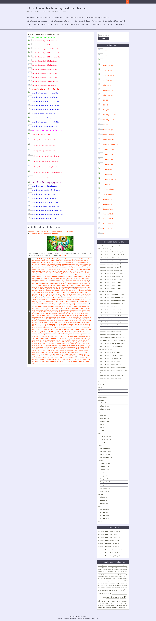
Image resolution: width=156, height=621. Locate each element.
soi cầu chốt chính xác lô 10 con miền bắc (111, 258)
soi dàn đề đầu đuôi (43, 343)
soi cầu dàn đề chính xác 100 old (77, 306)
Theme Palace (94, 618)
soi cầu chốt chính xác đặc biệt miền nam (110, 358)
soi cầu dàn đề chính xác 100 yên (76, 308)
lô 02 (86, 297)
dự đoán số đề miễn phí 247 (53, 290)
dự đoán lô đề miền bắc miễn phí (46, 287)
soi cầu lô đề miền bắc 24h (39, 333)
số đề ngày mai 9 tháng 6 (55, 303)
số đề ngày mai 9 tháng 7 (69, 303)
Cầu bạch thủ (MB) (108, 130)
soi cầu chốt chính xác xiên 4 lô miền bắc (110, 316)
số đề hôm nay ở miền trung (46, 301)
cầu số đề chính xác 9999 (73, 273)
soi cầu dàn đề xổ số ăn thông (60, 319)
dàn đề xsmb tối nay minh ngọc (40, 281)
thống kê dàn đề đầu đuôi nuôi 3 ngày (77, 352)
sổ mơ (29, 28)
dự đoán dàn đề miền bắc (74, 283)
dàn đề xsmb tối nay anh (110, 573)
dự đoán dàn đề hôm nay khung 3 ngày (60, 281)
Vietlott (63, 24)
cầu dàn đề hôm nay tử (57, 260)
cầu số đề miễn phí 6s (84, 274)
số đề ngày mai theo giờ (83, 303)
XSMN (122, 21)
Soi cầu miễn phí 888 (50, 338)
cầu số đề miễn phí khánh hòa (65, 276)
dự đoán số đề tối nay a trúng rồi (52, 296)
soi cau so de (84, 338)
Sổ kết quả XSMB (108, 70)
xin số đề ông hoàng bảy (81, 359)
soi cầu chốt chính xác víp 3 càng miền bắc (111, 306)
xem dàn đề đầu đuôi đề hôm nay (67, 356)
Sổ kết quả (52, 24)
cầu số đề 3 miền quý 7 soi (59, 273)
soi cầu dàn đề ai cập (83, 304)
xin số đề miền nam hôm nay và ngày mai (46, 359)
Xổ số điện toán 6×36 (105, 436)
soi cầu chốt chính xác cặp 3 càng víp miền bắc (112, 255)
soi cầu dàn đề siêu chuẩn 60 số (49, 313)
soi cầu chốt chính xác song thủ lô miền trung (112, 343)
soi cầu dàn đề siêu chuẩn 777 (65, 313)
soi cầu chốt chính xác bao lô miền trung (110, 322)
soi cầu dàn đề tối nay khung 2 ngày (58, 317)
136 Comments (69, 231)
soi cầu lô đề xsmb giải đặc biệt (56, 336)
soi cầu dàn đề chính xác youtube (70, 310)
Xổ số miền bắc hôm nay (72, 17)
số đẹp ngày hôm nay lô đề (39, 304)
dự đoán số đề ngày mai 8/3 (62, 292)
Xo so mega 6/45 (108, 90)
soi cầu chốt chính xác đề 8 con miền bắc (110, 267)
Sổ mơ (105, 234)
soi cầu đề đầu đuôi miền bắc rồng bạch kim (43, 329)
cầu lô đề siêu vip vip (54, 269)
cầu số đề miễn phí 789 (38, 276)
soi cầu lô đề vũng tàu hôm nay (55, 334)
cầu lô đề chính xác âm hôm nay (66, 264)
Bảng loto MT (104, 500)
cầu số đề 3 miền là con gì (44, 273)
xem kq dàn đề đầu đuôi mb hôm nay (44, 357)
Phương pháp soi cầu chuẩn (102, 21)
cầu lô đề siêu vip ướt (42, 269)
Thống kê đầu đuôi (108, 149)
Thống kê (95, 24)
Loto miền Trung (108, 209)
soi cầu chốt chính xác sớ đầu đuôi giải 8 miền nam (113, 367)
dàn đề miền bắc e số (49, 278)
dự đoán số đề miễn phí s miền (110, 580)
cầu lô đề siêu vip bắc (48, 267)
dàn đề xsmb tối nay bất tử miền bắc (62, 280)
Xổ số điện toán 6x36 (109, 115)
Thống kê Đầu (107, 169)
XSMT (29, 24)
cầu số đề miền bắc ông (58, 274)
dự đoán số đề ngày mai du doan (79, 292)
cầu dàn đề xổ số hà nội (82, 260)
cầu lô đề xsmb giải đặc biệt (65, 271)
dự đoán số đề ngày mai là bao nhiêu (58, 294)
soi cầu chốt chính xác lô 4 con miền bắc (110, 282)
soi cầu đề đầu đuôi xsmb (62, 329)
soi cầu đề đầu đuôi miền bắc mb (77, 326)
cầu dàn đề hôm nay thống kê (42, 260)
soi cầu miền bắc (40, 338)
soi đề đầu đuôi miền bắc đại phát (66, 347)
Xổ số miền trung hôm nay (37, 21)
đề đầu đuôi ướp (55, 297)
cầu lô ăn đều (47, 262)
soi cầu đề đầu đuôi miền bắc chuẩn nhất (71, 324)
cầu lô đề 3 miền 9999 (79, 262)
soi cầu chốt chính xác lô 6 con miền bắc (110, 285)
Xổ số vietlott (103, 415)
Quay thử (118, 24)
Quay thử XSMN (108, 219)
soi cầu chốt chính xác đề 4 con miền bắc (110, 261)
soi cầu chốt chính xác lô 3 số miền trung (110, 334)
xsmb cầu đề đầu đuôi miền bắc (58, 361)
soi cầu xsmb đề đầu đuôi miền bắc (47, 342)
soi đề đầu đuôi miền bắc (50, 347)
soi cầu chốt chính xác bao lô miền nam (110, 352)
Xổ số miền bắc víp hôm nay (96, 17)
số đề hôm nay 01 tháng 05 (56, 299)
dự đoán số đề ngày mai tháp (76, 294)
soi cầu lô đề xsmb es (41, 336)
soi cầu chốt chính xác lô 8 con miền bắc (110, 288)
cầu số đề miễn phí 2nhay (71, 274)
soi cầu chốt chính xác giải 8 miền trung (110, 331)
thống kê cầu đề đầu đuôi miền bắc (65, 350)
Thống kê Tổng (107, 184)
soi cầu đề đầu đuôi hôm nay (57, 322)
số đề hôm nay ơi (58, 301)
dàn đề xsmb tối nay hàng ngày (81, 280)
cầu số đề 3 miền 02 (78, 271)
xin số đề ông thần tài (120, 607)
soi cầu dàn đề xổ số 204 (45, 319)
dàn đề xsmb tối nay (61, 278)
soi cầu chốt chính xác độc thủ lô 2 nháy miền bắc (113, 251)
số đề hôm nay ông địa (70, 301)
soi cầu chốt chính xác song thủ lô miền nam (111, 375)
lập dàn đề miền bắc (79, 297)
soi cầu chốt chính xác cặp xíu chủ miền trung (112, 325)
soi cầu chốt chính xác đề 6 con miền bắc (110, 264)
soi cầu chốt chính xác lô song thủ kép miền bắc (112, 300)
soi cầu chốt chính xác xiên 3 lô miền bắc (110, 313)
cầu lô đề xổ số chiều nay (38, 271)
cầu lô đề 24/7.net (56, 262)
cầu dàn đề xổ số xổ (37, 262)
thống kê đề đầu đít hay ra (56, 354)
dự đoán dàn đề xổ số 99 (114, 576)
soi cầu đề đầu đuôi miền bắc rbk (80, 327)
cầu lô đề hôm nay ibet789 (50, 266)
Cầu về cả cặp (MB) (109, 139)
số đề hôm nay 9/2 (79, 299)
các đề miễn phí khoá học (38, 259)
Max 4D (105, 105)
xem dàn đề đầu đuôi (52, 356)
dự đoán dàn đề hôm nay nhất (78, 281)
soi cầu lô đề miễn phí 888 (39, 334)
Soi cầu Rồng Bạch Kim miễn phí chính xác (69, 338)
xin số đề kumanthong (68, 357)
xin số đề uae (45, 361)
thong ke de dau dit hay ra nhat (40, 354)
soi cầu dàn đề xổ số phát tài (77, 319)
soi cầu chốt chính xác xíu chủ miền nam (110, 378)
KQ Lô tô (107, 24)
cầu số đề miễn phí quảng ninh (82, 276)
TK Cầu (85, 24)
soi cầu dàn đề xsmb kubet (46, 320)
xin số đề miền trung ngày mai (65, 359)
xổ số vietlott (107, 85)
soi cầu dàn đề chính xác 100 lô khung (58, 306)
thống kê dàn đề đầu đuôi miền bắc (57, 352)
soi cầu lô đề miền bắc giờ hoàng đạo (56, 333)
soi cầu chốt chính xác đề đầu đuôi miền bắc (44, 227)
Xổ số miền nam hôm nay (60, 21)
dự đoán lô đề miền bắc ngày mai (64, 287)
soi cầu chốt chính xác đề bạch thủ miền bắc (111, 273)
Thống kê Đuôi (107, 174)
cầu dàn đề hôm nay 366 (53, 259)
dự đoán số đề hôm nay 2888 (42, 289)
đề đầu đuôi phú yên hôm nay (42, 297)
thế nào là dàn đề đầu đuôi (48, 350)
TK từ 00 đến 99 (108, 194)
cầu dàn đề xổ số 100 (69, 260)
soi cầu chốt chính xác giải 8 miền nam (110, 361)
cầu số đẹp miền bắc (37, 278)
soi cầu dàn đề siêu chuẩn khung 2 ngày (63, 315)
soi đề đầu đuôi (71, 345)
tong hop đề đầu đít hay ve (39, 356)
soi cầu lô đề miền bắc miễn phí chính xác (78, 333)
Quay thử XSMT (108, 224)
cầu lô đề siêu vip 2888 (80, 266)
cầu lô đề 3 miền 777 (67, 262)
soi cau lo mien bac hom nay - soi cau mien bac (50, 231)
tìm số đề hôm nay (83, 354)
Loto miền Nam (107, 204)
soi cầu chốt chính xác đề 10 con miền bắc (111, 270)
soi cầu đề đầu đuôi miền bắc (73, 322)
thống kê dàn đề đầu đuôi (81, 350)
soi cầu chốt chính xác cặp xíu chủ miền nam (111, 355)
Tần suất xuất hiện (108, 189)
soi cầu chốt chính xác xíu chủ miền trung (111, 346)
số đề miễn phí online (41, 303)
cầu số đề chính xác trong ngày (43, 274)
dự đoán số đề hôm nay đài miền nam (77, 289)
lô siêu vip (122, 583)
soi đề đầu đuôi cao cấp (82, 345)
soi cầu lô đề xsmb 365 (70, 334)
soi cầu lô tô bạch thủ (71, 336)
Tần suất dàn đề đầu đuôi (60, 349)
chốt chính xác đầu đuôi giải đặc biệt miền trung (112, 340)
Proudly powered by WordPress (67, 618)
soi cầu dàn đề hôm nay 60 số (44, 312)
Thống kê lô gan (108, 154)
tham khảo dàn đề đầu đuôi (75, 349)
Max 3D (105, 100)
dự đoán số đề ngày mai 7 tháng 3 (45, 292)
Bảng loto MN (104, 503)
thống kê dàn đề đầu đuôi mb (39, 352)
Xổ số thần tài (107, 125)
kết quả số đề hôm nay (66, 297)
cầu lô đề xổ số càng (84, 269)
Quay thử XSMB (108, 214)
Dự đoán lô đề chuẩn (82, 21)
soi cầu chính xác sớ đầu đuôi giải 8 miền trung (112, 337)
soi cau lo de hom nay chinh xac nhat (56, 331)
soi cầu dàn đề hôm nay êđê (76, 312)
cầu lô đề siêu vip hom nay (75, 267)
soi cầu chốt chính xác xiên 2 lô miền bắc (110, 309)
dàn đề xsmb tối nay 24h (73, 278)
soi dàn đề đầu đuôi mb (55, 343)
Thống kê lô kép (108, 164)
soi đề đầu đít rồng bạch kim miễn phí (56, 345)
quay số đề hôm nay (42, 299)
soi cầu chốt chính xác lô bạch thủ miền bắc (111, 297)
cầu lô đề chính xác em (82, 264)
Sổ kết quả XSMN (108, 75)
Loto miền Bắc (107, 199)
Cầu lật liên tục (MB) (109, 134)
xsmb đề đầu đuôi (72, 361)
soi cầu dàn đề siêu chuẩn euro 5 (44, 315)
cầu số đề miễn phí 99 (51, 276)
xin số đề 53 (58, 357)
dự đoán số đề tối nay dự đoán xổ (71, 296)
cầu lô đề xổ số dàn (51, 271)
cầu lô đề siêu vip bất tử (61, 267)
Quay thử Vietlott (108, 229)
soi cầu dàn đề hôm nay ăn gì (60, 312)
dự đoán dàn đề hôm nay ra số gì (58, 283)
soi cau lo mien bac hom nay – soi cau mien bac (56, 8)
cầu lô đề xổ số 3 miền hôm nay (70, 269)
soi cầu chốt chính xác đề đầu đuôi (56, 304)
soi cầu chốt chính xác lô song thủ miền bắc (111, 303)
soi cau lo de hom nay (40, 331)
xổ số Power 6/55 (108, 95)
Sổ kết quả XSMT (108, 80)
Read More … (64, 255)
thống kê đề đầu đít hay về (71, 354)
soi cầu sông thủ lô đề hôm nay (69, 340)
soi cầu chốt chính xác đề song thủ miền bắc (111, 279)
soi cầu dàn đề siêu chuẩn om (82, 315)
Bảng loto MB (104, 497)
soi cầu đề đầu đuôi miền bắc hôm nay (58, 326)
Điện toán (74, 24)
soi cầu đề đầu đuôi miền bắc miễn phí (61, 327)
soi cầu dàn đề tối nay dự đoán (40, 317)
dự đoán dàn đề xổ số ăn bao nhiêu (46, 285)
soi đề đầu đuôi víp (48, 349)
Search (103, 38)
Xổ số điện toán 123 (109, 120)
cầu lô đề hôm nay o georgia (65, 266)
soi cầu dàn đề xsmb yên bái (79, 320)
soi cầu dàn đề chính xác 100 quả (58, 308)
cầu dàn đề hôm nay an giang (67, 259)
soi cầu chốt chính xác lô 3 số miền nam (110, 364)
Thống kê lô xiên (108, 159)
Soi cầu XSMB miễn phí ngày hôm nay (67, 342)
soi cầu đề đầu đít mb (43, 322)
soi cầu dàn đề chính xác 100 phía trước (112, 585)
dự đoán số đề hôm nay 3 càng (59, 289)
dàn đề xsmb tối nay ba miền (44, 280)
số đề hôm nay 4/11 (69, 299)
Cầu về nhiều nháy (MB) (110, 144)
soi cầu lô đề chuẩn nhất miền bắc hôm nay (78, 331)
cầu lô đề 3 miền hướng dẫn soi (49, 264)
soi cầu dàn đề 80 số (71, 304)
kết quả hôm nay (40, 24)
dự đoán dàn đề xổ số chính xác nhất (66, 285)
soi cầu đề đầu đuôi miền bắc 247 (51, 324)
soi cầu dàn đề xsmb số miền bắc (62, 320)
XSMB (116, 21)
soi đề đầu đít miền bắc (68, 343)
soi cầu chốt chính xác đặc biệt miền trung (111, 328)
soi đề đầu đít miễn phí (81, 343)
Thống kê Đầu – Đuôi (109, 179)
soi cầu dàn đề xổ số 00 (75, 317)
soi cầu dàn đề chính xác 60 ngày (52, 310)
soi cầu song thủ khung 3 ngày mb (51, 340)
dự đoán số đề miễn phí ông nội (69, 290)
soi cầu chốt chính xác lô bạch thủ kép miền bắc (112, 294)
